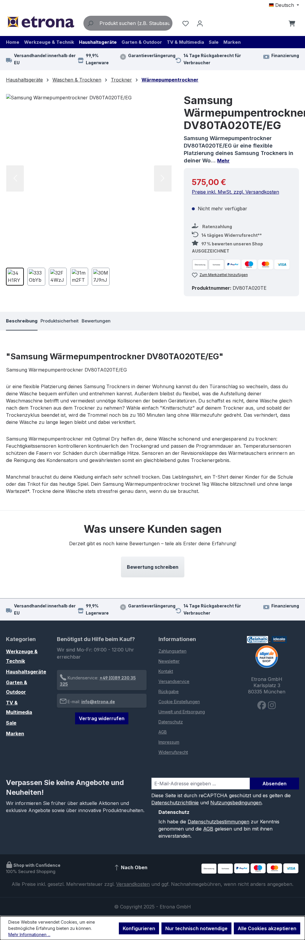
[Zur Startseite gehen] (40, 22)
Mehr (223, 161)
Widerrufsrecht (173, 752)
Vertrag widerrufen (102, 718)
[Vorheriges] (15, 178)
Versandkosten (133, 884)
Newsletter (169, 661)
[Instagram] (271, 706)
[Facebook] (262, 706)
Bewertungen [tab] (96, 321)
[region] (89, 192)
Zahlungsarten (172, 651)
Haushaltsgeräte (26, 672)
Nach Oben (133, 868)
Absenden (274, 784)
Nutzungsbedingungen (236, 803)
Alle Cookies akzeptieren (267, 928)
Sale (11, 723)
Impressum (168, 742)
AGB (162, 731)
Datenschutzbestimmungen (218, 822)
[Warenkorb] (292, 23)
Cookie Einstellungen (179, 701)
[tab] (22, 321)
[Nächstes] (163, 178)
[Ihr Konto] (200, 23)
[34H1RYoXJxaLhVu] (89, 178)
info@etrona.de (98, 701)
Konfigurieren (139, 928)
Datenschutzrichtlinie (175, 803)
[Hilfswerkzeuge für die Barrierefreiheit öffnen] (279, 23)
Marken (15, 734)
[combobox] (134, 23)
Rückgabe (168, 691)
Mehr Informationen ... (29, 934)
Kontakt (165, 671)
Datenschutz (170, 721)
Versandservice (173, 681)
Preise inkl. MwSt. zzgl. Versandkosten (235, 192)
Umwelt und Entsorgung (181, 711)
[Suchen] (90, 23)
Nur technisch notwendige (196, 928)
